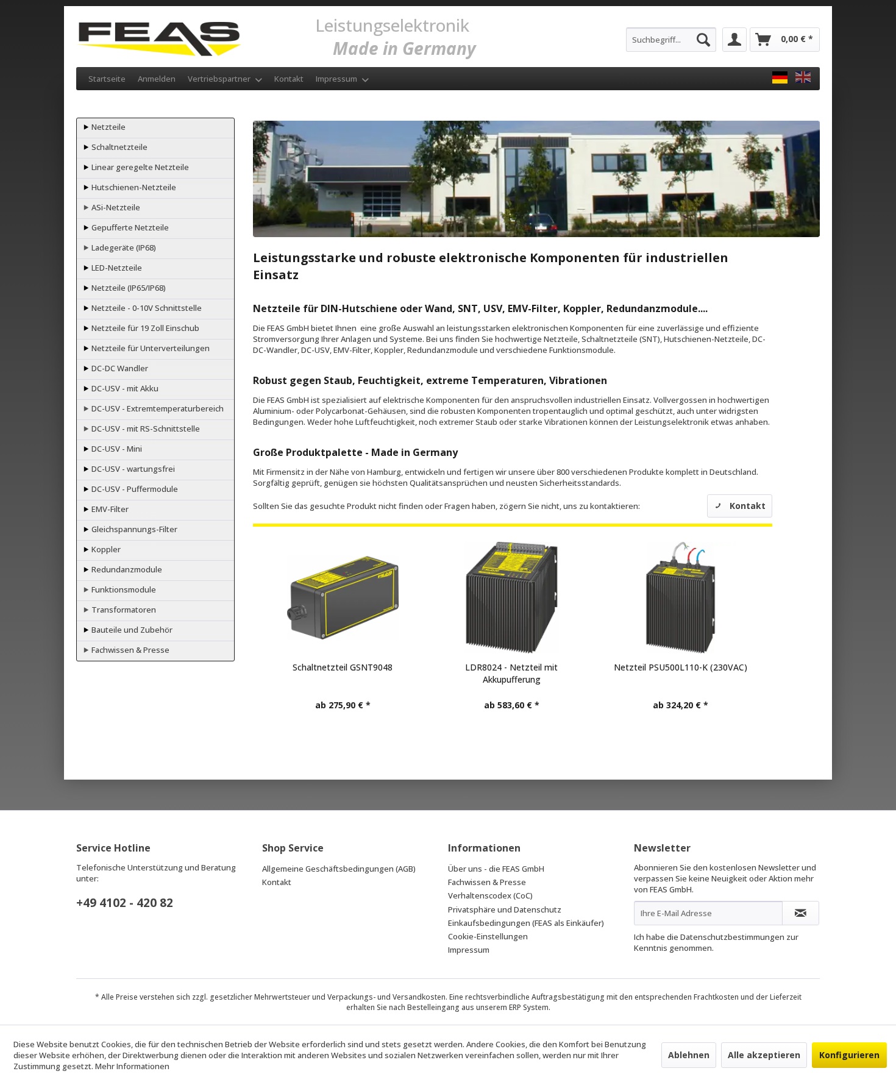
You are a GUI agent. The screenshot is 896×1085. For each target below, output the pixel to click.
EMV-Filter (109, 508)
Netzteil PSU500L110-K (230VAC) (680, 667)
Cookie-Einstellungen (488, 936)
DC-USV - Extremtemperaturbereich (157, 408)
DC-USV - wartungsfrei (132, 468)
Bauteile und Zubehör (131, 629)
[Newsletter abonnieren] (800, 913)
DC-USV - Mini (116, 448)
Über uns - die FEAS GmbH (496, 868)
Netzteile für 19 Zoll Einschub (144, 327)
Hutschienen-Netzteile (133, 187)
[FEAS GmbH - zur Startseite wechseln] (158, 36)
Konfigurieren (849, 1055)
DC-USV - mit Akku (124, 388)
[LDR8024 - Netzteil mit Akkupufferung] (511, 597)
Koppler (105, 549)
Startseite (107, 78)
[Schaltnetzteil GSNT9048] (342, 597)
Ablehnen (688, 1055)
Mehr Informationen (132, 1066)
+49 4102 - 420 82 (124, 903)
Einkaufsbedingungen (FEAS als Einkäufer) (526, 922)
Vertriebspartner (220, 78)
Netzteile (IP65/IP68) (128, 287)
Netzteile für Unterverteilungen (150, 348)
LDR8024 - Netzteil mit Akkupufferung (511, 673)
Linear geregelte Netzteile (139, 167)
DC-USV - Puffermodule (134, 488)
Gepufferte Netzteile (129, 227)
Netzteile (108, 126)
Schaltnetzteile (119, 146)
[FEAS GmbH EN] (803, 77)
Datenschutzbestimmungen (732, 936)
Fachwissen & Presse (129, 649)
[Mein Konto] (734, 39)
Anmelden (157, 78)
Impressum (337, 78)
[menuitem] (671, 39)
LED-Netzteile (116, 267)
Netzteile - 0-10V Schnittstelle (146, 307)
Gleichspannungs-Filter (133, 529)
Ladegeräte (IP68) (123, 247)
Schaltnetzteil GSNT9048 (343, 667)
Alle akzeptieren (764, 1055)
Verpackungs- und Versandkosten (386, 997)
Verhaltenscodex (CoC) (490, 895)
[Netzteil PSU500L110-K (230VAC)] (680, 597)
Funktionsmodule (123, 589)
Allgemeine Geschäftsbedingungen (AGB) (339, 868)
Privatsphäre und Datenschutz (504, 909)
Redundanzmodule (126, 569)
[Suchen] (703, 39)
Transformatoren (123, 609)
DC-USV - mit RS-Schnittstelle (145, 428)
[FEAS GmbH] (780, 77)
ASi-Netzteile (115, 207)
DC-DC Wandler (119, 368)
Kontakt (289, 78)
